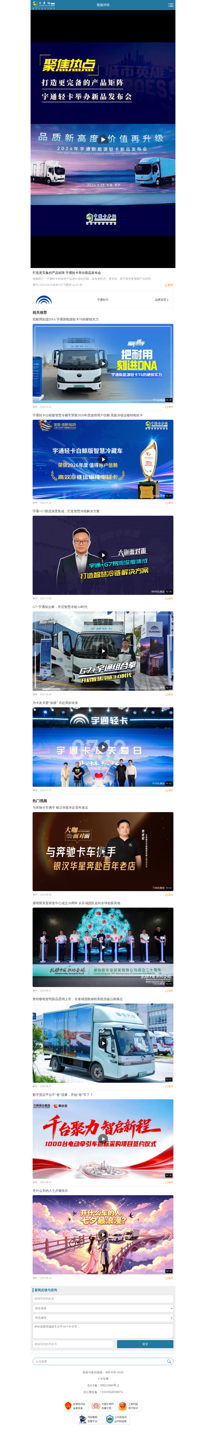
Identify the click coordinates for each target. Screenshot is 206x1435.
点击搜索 (41, 1361)
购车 (170, 285)
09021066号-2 (109, 1385)
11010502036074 (111, 1392)
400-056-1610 (114, 1372)
